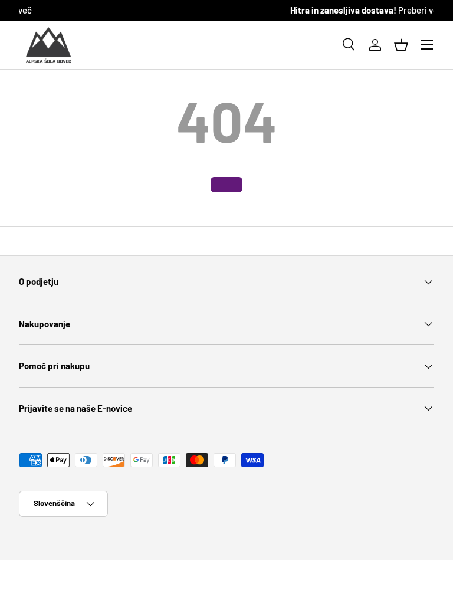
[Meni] (427, 45)
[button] (401, 45)
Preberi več (305, 10)
